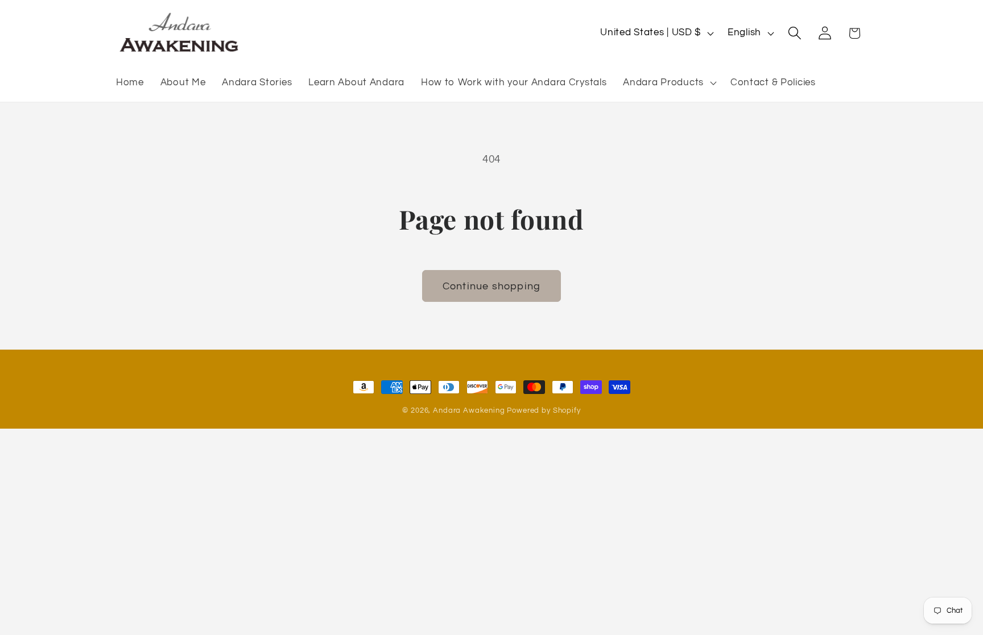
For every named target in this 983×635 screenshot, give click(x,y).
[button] (668, 83)
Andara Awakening (469, 410)
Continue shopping (491, 286)
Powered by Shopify (543, 410)
